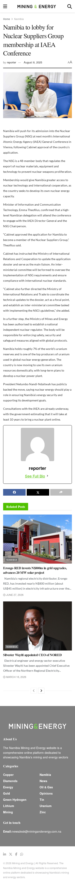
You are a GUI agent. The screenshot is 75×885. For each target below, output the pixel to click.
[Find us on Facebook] (16, 854)
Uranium (45, 806)
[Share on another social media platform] (61, 492)
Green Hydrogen (14, 799)
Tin (42, 799)
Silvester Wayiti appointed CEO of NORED (32, 654)
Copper (8, 775)
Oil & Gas (46, 787)
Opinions (46, 793)
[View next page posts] (41, 691)
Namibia (19, 19)
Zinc (43, 812)
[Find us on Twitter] (10, 854)
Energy (8, 787)
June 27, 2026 (15, 594)
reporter (11, 62)
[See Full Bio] (47, 476)
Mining (8, 812)
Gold (6, 793)
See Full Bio (35, 476)
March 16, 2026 (16, 677)
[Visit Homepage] (37, 6)
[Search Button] (69, 6)
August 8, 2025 (33, 62)
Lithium (8, 806)
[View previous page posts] (34, 691)
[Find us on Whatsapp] (21, 854)
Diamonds (10, 781)
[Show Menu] (5, 6)
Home (6, 19)
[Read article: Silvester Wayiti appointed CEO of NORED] (37, 625)
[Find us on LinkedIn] (4, 854)
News (43, 781)
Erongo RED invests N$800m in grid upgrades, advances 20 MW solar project (35, 570)
